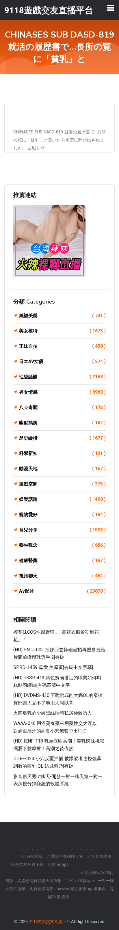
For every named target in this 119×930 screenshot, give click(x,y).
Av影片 (62, 591)
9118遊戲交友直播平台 (49, 921)
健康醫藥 (62, 560)
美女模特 (62, 331)
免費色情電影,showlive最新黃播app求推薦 (67, 888)
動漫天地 (62, 468)
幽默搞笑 (62, 422)
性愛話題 (62, 377)
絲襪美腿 (62, 315)
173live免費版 (30, 856)
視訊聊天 (62, 576)
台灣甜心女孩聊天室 (65, 856)
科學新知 (62, 453)
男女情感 (62, 392)
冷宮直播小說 (99, 856)
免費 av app (58, 864)
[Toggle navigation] (111, 8)
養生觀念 (62, 545)
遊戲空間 (62, 484)
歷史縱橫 (62, 438)
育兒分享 (62, 530)
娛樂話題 (62, 499)
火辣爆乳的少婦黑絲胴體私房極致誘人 (52, 713)
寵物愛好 (62, 514)
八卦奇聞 (62, 407)
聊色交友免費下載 (27, 864)
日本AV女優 (62, 361)
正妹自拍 (62, 346)
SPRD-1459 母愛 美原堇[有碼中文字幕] (53, 667)
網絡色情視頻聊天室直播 (39, 880)
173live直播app (80, 880)
